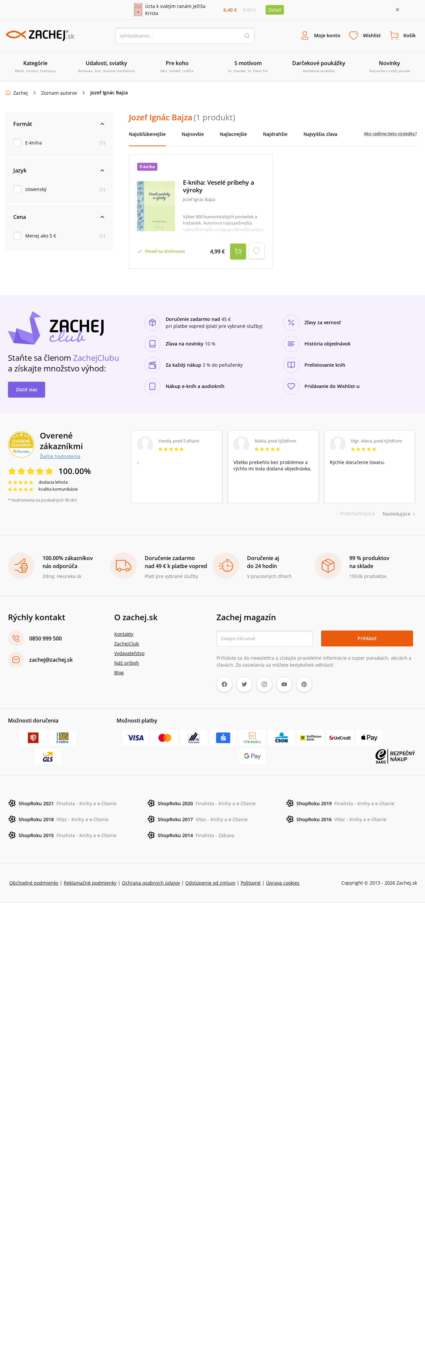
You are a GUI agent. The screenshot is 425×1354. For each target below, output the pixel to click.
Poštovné (251, 883)
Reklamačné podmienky (90, 883)
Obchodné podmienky (33, 883)
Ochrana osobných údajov (151, 883)
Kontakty (123, 634)
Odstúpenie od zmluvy (210, 883)
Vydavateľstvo (129, 653)
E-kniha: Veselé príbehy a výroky (218, 186)
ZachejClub (126, 643)
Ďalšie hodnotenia (60, 456)
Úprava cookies (282, 883)
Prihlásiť (367, 638)
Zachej (20, 93)
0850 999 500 (45, 638)
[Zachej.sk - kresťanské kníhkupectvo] (39, 35)
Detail (274, 10)
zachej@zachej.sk (51, 659)
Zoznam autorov (59, 93)
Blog (119, 672)
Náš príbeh (126, 663)
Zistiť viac (27, 389)
